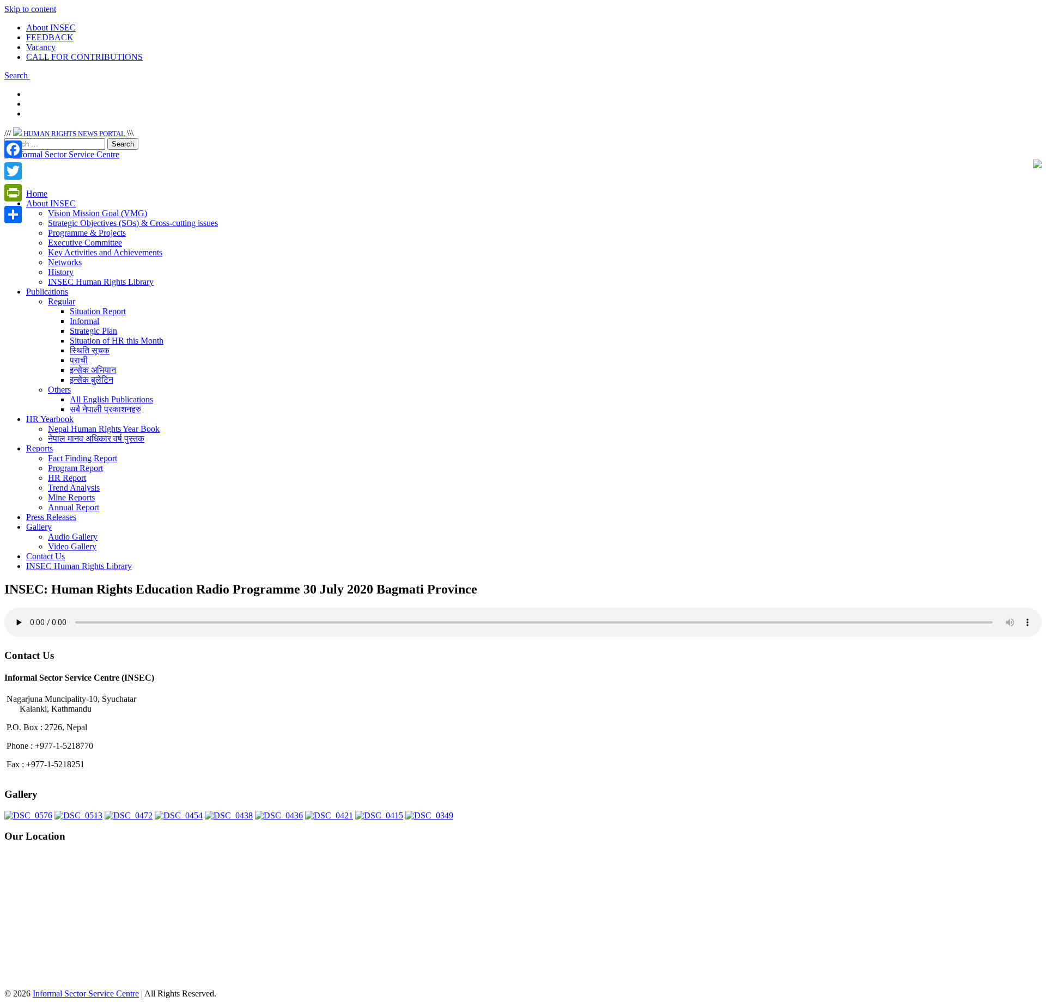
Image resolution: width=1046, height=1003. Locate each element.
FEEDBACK (50, 37)
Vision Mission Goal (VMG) (97, 213)
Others (59, 389)
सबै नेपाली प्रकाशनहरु (105, 409)
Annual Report (73, 507)
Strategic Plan (93, 330)
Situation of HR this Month (116, 340)
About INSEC (51, 27)
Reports (39, 448)
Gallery (39, 526)
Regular (61, 301)
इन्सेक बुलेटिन (91, 379)
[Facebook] (13, 149)
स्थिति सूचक (90, 350)
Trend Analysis (74, 487)
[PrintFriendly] (13, 193)
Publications (47, 291)
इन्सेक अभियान (93, 370)
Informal (84, 321)
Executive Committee (85, 242)
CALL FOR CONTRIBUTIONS (84, 57)
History (61, 272)
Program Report (75, 468)
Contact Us (45, 556)
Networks (65, 262)
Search (17, 75)
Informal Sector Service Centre (86, 993)
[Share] (13, 214)
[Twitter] (13, 171)
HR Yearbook (50, 419)
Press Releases (51, 517)
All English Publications (111, 399)
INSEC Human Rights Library (101, 281)
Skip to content (30, 9)
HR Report (67, 477)
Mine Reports (71, 497)
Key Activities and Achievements (105, 252)
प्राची (79, 360)
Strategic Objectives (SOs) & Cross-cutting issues (133, 223)
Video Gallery (72, 546)
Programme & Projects (87, 232)
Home (36, 193)
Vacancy (41, 47)
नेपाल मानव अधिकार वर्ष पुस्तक (96, 438)
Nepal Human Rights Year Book (104, 428)
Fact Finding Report (82, 458)
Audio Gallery (73, 536)
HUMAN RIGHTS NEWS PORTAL (74, 134)
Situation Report (98, 311)
